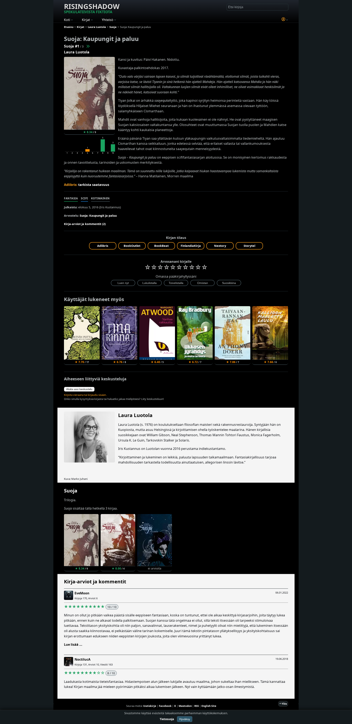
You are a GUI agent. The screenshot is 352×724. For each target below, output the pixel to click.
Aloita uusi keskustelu (79, 389)
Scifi (84, 198)
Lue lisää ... (73, 644)
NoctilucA (82, 659)
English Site (208, 706)
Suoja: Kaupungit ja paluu (98, 215)
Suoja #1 (71, 46)
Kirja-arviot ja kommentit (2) (85, 224)
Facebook (165, 706)
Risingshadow (92, 8)
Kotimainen (100, 198)
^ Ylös (283, 703)
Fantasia (71, 198)
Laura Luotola (76, 52)
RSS (196, 706)
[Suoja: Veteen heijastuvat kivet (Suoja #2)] (87, 46)
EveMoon (82, 593)
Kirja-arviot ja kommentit (95, 581)
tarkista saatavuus (93, 184)
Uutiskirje (149, 706)
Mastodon (185, 706)
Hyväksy (184, 719)
